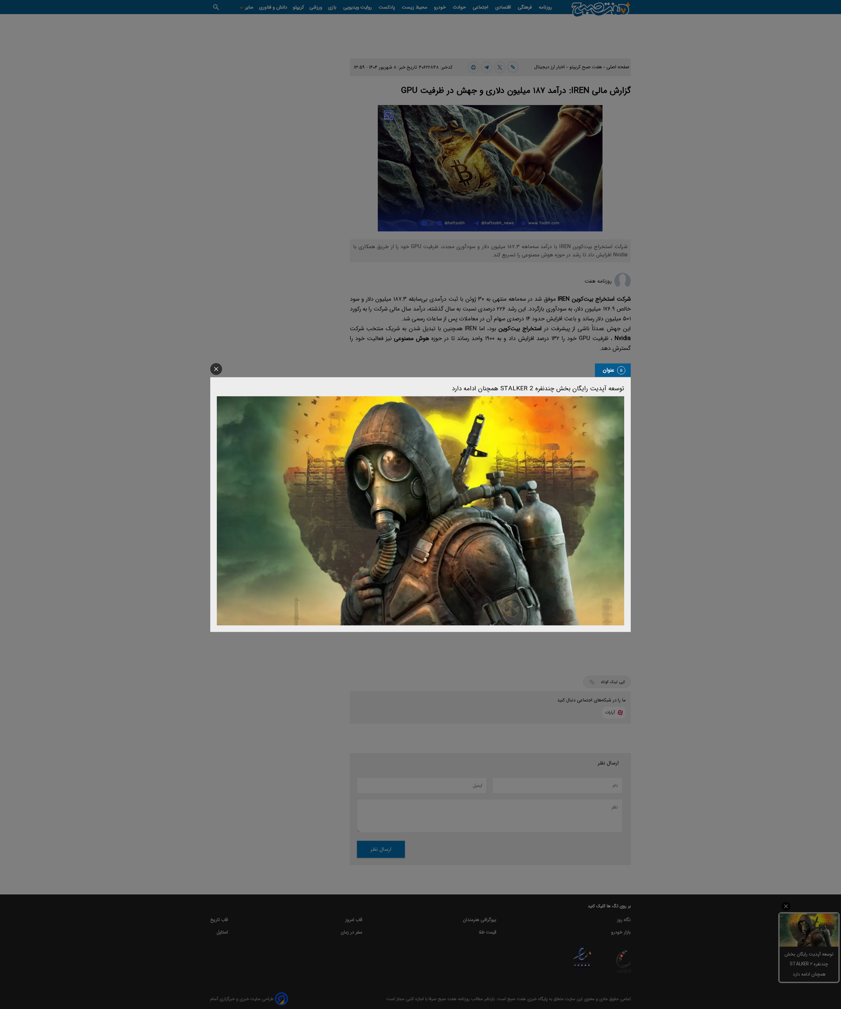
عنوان (608, 370)
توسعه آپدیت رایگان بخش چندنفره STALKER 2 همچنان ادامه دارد (538, 389)
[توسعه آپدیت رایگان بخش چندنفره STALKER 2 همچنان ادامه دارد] (420, 510)
